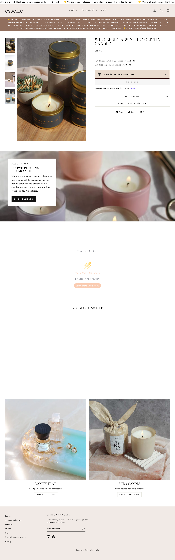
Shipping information (132, 103)
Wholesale (9, 524)
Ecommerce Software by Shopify (87, 550)
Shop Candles (23, 199)
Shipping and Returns (13, 520)
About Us (8, 528)
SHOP (72, 10)
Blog (103, 10)
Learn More (88, 10)
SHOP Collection (45, 494)
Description (132, 96)
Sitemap (8, 541)
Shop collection (129, 494)
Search (8, 516)
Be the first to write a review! (87, 285)
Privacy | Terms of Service (15, 537)
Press (7, 533)
